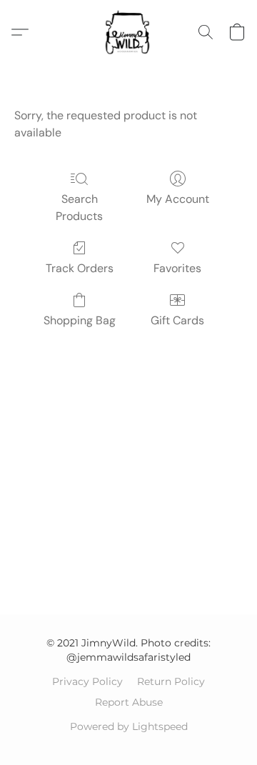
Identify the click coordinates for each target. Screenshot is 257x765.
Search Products (79, 207)
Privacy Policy (87, 681)
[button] (128, 32)
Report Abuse (129, 702)
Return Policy (171, 681)
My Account (177, 198)
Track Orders (80, 268)
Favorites (177, 268)
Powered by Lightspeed (129, 726)
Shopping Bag (80, 320)
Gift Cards (177, 320)
